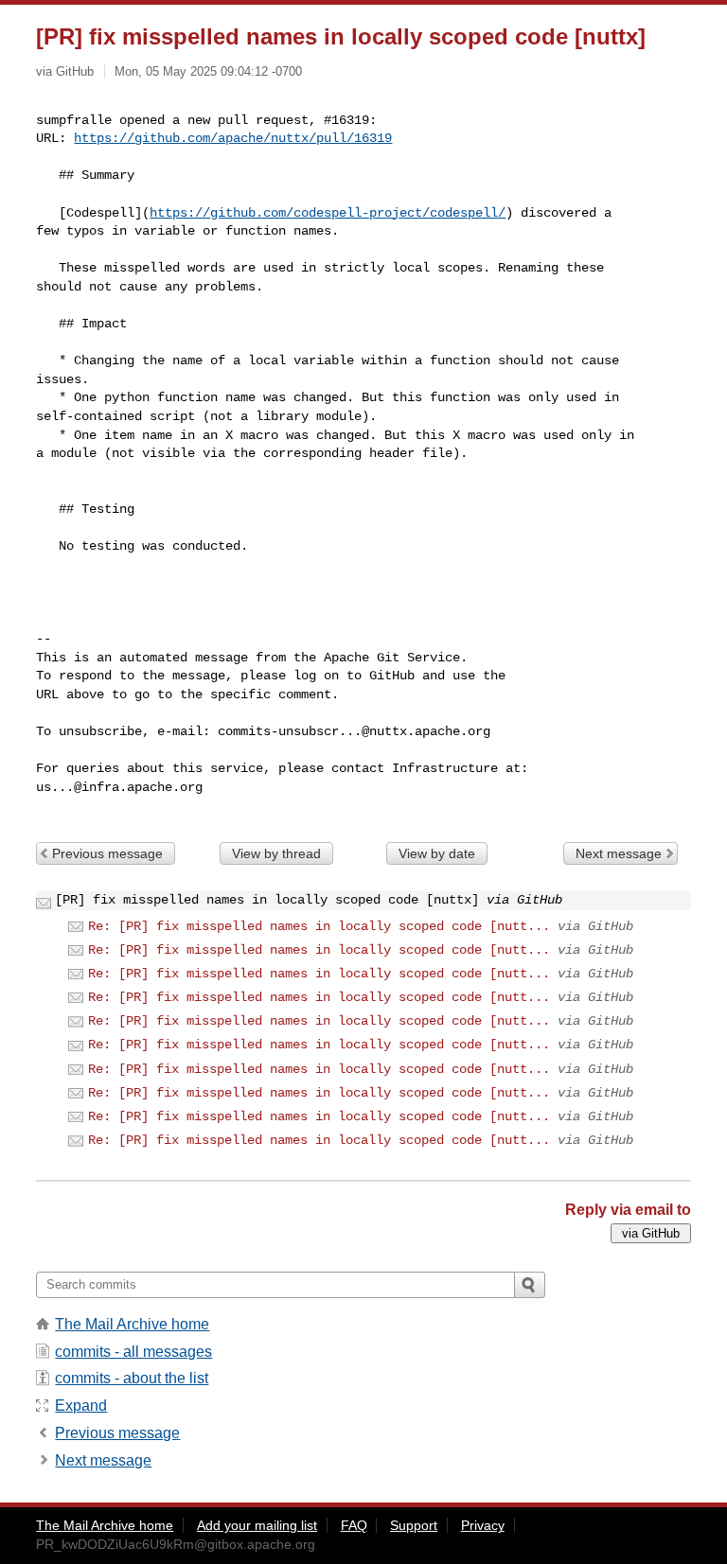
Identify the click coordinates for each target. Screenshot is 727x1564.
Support (413, 1525)
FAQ (354, 1525)
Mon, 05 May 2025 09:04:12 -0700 (208, 71)
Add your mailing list (257, 1525)
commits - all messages (133, 1352)
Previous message (107, 853)
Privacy (483, 1525)
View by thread (276, 853)
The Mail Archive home (132, 1324)
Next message (619, 853)
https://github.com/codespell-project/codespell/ (327, 212)
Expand (81, 1405)
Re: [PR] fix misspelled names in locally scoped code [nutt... (319, 926)
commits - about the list (131, 1378)
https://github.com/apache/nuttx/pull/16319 (233, 138)
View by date (437, 853)
